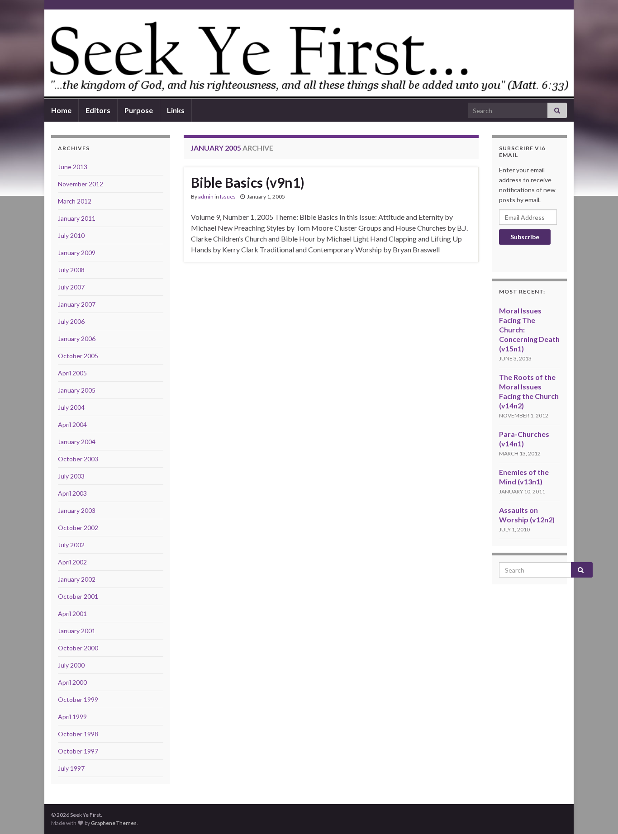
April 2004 (72, 424)
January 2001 (76, 631)
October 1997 (78, 751)
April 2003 (72, 493)
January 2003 (76, 510)
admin (206, 196)
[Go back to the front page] (309, 54)
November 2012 (80, 184)
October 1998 (78, 734)
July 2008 (71, 270)
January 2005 (76, 390)
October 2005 (78, 356)
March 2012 (74, 201)
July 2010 (71, 235)
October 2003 (78, 459)
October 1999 (78, 699)
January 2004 (76, 441)
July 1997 (71, 768)
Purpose (138, 110)
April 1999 (72, 716)
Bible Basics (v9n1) (247, 182)
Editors (98, 110)
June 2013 (72, 167)
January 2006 (76, 338)
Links (176, 110)
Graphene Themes (114, 823)
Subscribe (524, 237)
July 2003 (71, 476)
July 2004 (71, 407)
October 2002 (78, 527)
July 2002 (71, 545)
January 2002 (76, 579)
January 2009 (76, 252)
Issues (228, 196)
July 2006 (71, 321)
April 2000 (72, 682)
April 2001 (72, 613)
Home (61, 110)
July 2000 (71, 665)
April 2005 (72, 373)
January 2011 (76, 218)
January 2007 (76, 304)
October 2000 (78, 648)
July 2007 (71, 287)
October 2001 (78, 596)
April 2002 (72, 562)
